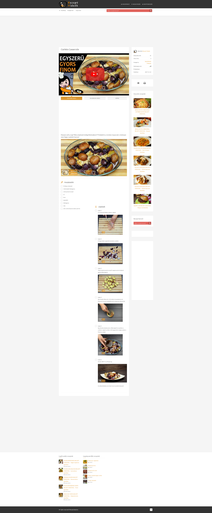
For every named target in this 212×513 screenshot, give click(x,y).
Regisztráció (126, 4)
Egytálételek (148, 61)
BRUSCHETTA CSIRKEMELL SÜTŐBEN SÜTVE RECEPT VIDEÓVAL (142, 112)
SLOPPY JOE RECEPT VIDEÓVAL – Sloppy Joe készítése (142, 206)
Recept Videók (146, 51)
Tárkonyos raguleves (93, 460)
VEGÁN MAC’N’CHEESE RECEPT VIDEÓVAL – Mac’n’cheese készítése (142, 150)
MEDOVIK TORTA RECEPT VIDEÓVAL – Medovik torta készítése (71, 496)
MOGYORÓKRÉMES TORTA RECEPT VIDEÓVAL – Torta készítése (71, 487)
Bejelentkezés (136, 4)
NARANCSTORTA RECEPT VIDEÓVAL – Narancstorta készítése (71, 479)
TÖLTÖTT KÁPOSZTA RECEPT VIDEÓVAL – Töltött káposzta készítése (142, 169)
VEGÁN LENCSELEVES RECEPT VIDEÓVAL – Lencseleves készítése (72, 471)
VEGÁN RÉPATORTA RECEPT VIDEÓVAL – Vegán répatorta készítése (71, 462)
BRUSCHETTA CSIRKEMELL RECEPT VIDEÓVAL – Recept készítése (142, 131)
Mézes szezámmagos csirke (95, 475)
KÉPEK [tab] (117, 98)
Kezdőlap (63, 10)
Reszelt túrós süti (92, 470)
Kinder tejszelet (92, 480)
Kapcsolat (78, 10)
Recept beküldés (147, 4)
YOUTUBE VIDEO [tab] (71, 98)
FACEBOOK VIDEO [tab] (95, 98)
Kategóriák (70, 10)
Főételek (149, 63)
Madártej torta (92, 465)
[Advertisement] (49, 30)
